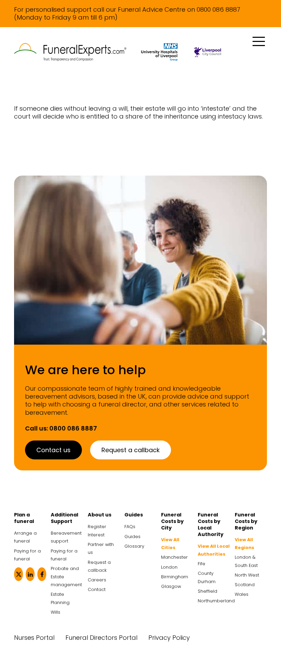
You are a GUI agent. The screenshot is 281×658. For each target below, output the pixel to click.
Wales (241, 594)
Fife (201, 564)
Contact (97, 589)
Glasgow (171, 586)
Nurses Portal (34, 637)
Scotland (245, 585)
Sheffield (207, 591)
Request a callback (130, 450)
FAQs (129, 526)
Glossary (134, 546)
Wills (55, 612)
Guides (132, 536)
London (169, 567)
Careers (97, 580)
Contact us (53, 450)
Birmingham (174, 577)
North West (247, 575)
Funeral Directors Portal (101, 637)
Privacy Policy (169, 637)
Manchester (174, 557)
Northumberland (216, 601)
